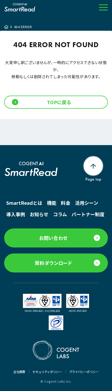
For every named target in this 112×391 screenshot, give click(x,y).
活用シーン (86, 202)
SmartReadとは (24, 202)
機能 (51, 202)
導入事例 (15, 214)
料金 (65, 202)
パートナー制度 (88, 214)
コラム (60, 214)
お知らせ (39, 214)
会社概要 (19, 371)
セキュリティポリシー (47, 371)
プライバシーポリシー (84, 371)
